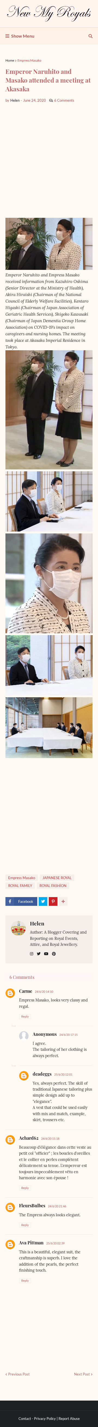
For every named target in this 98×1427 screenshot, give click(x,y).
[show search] (90, 36)
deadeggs (42, 1074)
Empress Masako (29, 60)
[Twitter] (43, 901)
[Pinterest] (53, 901)
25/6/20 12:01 (63, 1074)
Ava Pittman (31, 1242)
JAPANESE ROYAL (57, 878)
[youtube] (46, 954)
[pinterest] (54, 954)
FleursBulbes (32, 1205)
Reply (25, 1016)
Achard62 (28, 1138)
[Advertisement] (49, 160)
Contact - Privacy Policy (37, 1418)
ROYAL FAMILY (20, 885)
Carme (25, 991)
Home (9, 60)
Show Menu (22, 35)
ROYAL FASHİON (52, 885)
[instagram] (31, 954)
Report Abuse (69, 1418)
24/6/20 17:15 (68, 1034)
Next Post (82, 1374)
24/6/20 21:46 (57, 1206)
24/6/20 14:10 (44, 991)
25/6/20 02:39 (55, 1243)
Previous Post (19, 1374)
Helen (37, 923)
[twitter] (39, 954)
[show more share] (63, 901)
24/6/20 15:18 (50, 1138)
